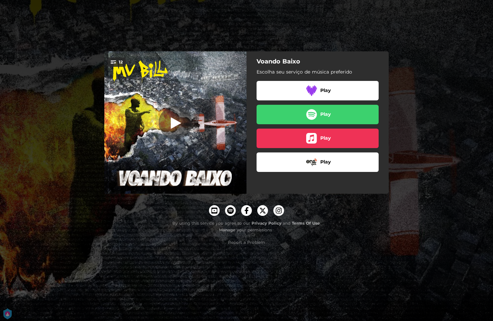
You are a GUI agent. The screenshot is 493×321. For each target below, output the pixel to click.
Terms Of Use (306, 223)
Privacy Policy (266, 223)
